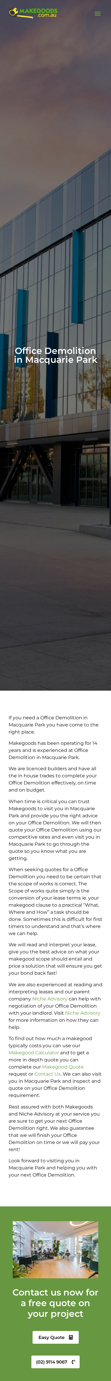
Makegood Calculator (34, 1053)
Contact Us (47, 1074)
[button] (97, 13)
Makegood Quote (63, 1067)
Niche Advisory (49, 999)
